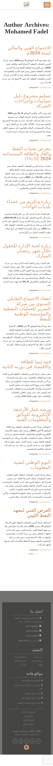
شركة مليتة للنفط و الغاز (31, 698)
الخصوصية (29, 716)
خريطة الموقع (28, 724)
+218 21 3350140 (31, 631)
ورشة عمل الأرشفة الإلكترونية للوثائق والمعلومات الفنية (32, 414)
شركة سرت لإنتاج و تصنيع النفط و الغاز (28, 687)
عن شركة (39, 656)
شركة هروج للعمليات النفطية (29, 702)
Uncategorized (45, 87)
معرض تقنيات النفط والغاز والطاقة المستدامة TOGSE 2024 (26, 154)
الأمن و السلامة (20, 661)
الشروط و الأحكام (29, 712)
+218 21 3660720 (31, 626)
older (33, 553)
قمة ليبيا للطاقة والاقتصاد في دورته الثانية (26, 364)
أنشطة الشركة (20, 656)
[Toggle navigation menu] (47, 5)
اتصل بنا (23, 664)
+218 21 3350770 (31, 635)
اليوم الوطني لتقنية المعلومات (32, 465)
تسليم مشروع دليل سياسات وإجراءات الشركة (32, 101)
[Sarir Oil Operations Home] (26, 5)
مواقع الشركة (37, 661)
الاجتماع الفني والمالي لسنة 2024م (29, 50)
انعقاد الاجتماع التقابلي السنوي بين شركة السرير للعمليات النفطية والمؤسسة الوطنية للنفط (27, 309)
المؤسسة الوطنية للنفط (31, 680)
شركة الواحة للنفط (33, 693)
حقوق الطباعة (29, 720)
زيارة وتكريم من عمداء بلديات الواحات (29, 204)
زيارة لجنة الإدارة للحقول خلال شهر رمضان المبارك (27, 251)
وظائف (40, 664)
